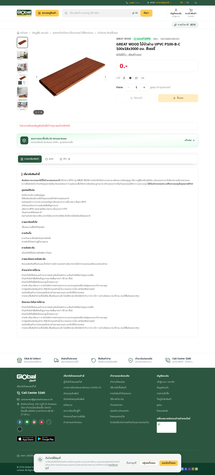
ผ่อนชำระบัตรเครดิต (119, 411)
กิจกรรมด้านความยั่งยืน (74, 416)
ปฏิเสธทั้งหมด (148, 463)
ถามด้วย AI (186, 25)
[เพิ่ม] (144, 87)
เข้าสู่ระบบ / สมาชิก (165, 382)
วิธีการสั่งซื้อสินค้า (118, 388)
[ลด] (128, 87)
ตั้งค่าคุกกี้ (131, 463)
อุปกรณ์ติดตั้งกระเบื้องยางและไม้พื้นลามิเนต (73, 33)
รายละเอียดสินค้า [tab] (31, 159)
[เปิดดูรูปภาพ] (71, 77)
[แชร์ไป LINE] (130, 78)
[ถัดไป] (105, 77)
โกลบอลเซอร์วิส (117, 416)
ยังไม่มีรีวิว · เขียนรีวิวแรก (128, 55)
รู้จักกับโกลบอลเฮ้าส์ (72, 382)
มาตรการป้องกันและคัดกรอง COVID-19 (82, 388)
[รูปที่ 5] (22, 92)
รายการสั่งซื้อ (163, 393)
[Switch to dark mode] (196, 2)
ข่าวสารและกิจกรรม (72, 422)
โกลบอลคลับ (162, 411)
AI (136, 13)
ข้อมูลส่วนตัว (163, 388)
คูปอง (159, 405)
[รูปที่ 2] (22, 54)
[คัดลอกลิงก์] (142, 78)
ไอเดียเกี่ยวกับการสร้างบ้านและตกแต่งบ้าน (129, 422)
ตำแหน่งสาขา (116, 405)
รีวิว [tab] (66, 159)
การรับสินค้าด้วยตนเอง (120, 393)
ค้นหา (146, 13)
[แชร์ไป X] (136, 78)
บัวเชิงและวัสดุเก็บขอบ (107, 33)
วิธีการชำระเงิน (117, 399)
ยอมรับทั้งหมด (169, 463)
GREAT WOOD (123, 39)
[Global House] (24, 13)
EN (187, 2)
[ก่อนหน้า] (36, 77)
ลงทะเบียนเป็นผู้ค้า (71, 411)
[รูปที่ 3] (22, 67)
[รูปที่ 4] (22, 79)
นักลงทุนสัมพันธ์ (71, 393)
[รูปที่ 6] (22, 104)
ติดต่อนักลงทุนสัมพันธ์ (73, 399)
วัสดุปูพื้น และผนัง (40, 33)
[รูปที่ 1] (22, 42)
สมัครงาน (67, 405)
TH (181, 2)
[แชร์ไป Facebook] (124, 78)
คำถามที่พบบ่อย (117, 382)
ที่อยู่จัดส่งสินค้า (164, 399)
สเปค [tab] (51, 159)
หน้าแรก (24, 33)
